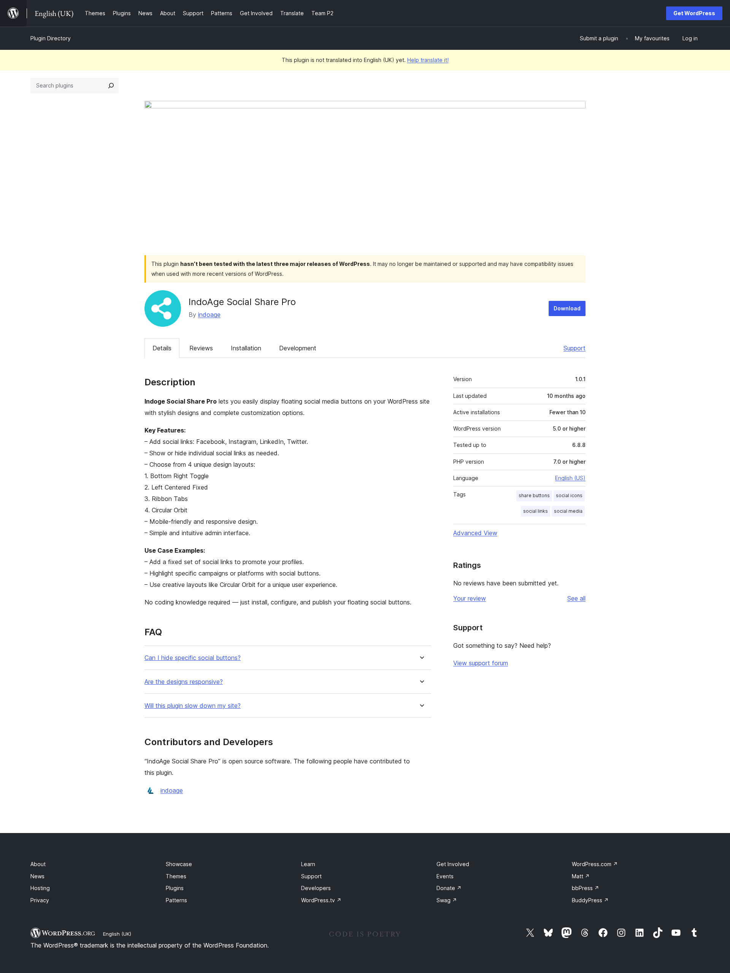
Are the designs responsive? (183, 681)
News (37, 876)
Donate (449, 888)
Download (567, 308)
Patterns (176, 900)
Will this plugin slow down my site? (192, 705)
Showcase (179, 864)
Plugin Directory (50, 38)
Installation (246, 348)
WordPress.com (595, 864)
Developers (316, 888)
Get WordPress (694, 13)
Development (297, 348)
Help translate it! (428, 60)
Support (574, 348)
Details (161, 348)
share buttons (534, 495)
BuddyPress (590, 900)
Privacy (39, 900)
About (38, 864)
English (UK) (117, 934)
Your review (469, 598)
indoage (209, 314)
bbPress (585, 888)
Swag (446, 900)
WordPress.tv (321, 900)
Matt (581, 876)
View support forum (480, 663)
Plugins (175, 888)
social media (568, 511)
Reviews (201, 348)
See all (576, 598)
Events (445, 876)
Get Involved (452, 864)
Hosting (40, 888)
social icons (569, 495)
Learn (308, 864)
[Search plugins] (111, 85)
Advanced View (475, 533)
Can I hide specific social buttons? (192, 657)
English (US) (570, 478)
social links (535, 511)
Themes (176, 876)
